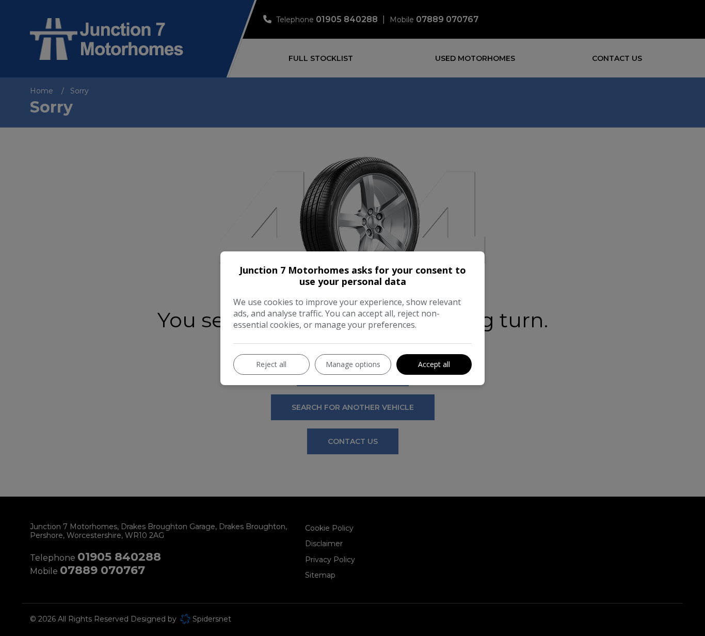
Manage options (353, 364)
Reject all (271, 364)
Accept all (434, 364)
